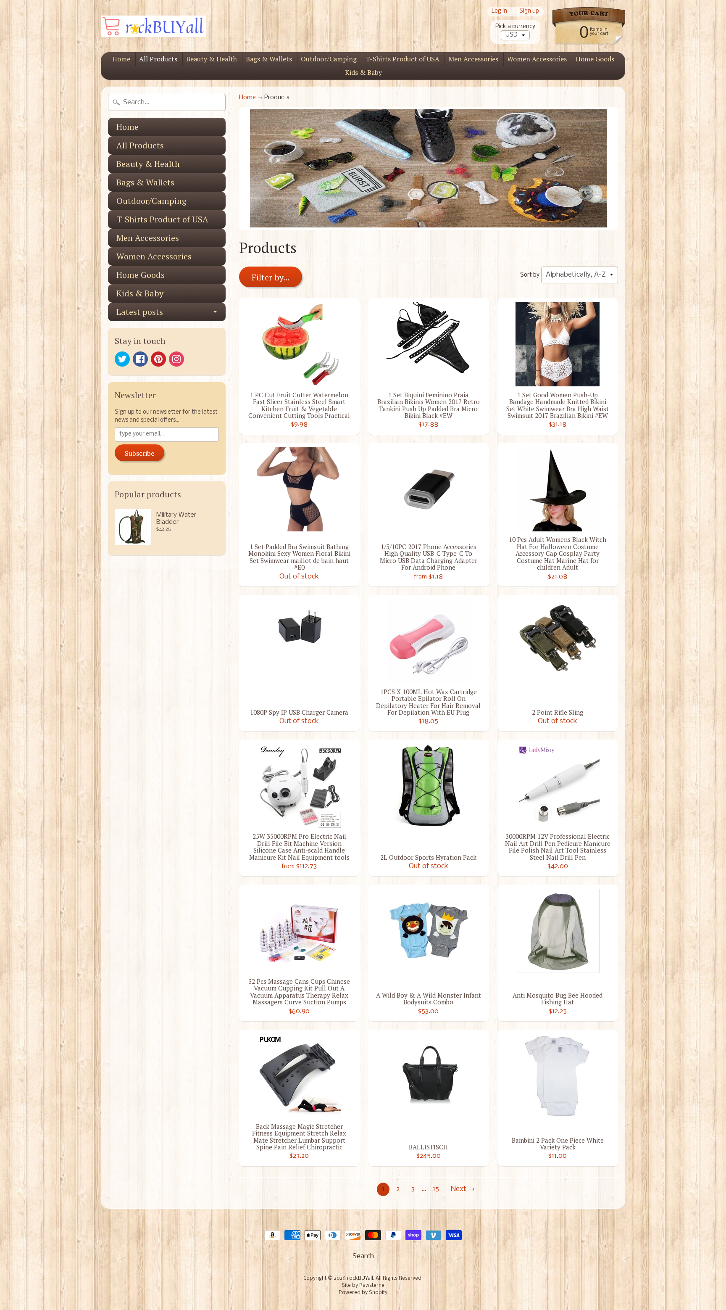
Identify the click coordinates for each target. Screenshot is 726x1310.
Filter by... (270, 277)
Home (121, 58)
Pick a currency (515, 27)
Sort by (529, 275)
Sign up (529, 11)
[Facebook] (140, 359)
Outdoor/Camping (329, 58)
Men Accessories (473, 58)
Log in (499, 11)
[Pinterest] (158, 359)
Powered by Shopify (363, 1292)
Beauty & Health (211, 58)
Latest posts (139, 311)
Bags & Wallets (269, 58)
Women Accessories (537, 58)
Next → (463, 1189)
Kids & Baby (363, 72)
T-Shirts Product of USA (402, 58)
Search (363, 1256)
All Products (158, 58)
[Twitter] (122, 359)
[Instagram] (176, 359)
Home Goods (595, 58)
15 (436, 1189)
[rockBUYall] (153, 26)
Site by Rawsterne (363, 1285)
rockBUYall (360, 1278)
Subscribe (139, 453)
